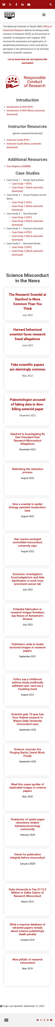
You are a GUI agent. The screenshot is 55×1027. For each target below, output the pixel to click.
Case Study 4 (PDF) (22, 232)
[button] (50, 4)
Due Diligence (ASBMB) (19, 166)
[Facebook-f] (44, 1020)
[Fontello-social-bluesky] (38, 1020)
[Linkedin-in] (48, 1020)
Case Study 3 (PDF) (22, 217)
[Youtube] (51, 1020)
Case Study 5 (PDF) (22, 247)
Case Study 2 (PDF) (22, 202)
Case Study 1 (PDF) (22, 183)
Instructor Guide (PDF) (18, 140)
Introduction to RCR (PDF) (20, 107)
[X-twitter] (41, 1020)
